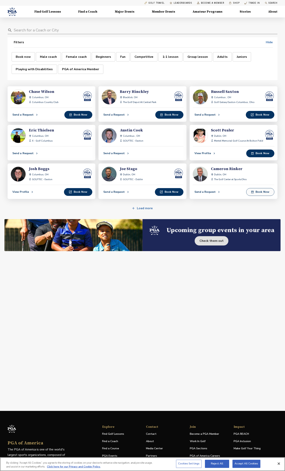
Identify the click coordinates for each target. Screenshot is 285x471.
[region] (142, 464)
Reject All (217, 463)
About (272, 12)
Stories (245, 12)
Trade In (252, 3)
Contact (151, 434)
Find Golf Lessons (47, 12)
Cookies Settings (189, 463)
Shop (234, 3)
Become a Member (212, 3)
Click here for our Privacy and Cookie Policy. (73, 466)
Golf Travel (157, 3)
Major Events (124, 12)
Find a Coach (87, 12)
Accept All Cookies (246, 463)
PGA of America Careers (205, 456)
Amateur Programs (207, 12)
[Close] (279, 463)
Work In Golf (198, 441)
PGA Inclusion (242, 441)
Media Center (154, 449)
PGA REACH (241, 434)
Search (272, 3)
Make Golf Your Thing (247, 449)
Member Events (163, 12)
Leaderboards (183, 3)
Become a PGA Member (204, 434)
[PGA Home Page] (12, 11)
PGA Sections (198, 448)
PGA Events (109, 456)
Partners (151, 456)
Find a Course (110, 448)
